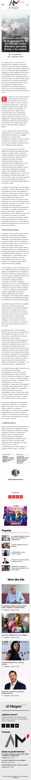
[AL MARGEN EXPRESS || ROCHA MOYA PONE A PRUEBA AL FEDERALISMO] (6, 538)
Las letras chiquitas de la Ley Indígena (14, 635)
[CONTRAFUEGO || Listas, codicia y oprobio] (6, 553)
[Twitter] (13, 496)
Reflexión (15, 34)
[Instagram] (8, 725)
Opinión (4, 767)
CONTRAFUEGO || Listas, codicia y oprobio (18, 553)
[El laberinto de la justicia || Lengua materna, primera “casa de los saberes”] (6, 568)
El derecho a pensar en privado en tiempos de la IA (20, 560)
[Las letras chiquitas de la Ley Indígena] (6, 545)
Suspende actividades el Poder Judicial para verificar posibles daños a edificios (8, 459)
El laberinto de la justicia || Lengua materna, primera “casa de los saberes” (20, 568)
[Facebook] (9, 496)
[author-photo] (3, 610)
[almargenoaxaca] (16, 473)
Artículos (4, 762)
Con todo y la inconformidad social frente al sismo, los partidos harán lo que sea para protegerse (22, 460)
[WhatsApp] (21, 496)
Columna (4, 757)
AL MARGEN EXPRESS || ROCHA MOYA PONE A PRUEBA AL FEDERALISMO (20, 537)
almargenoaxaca (17, 54)
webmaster (7, 610)
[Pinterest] (17, 496)
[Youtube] (17, 725)
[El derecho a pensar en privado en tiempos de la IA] (6, 560)
